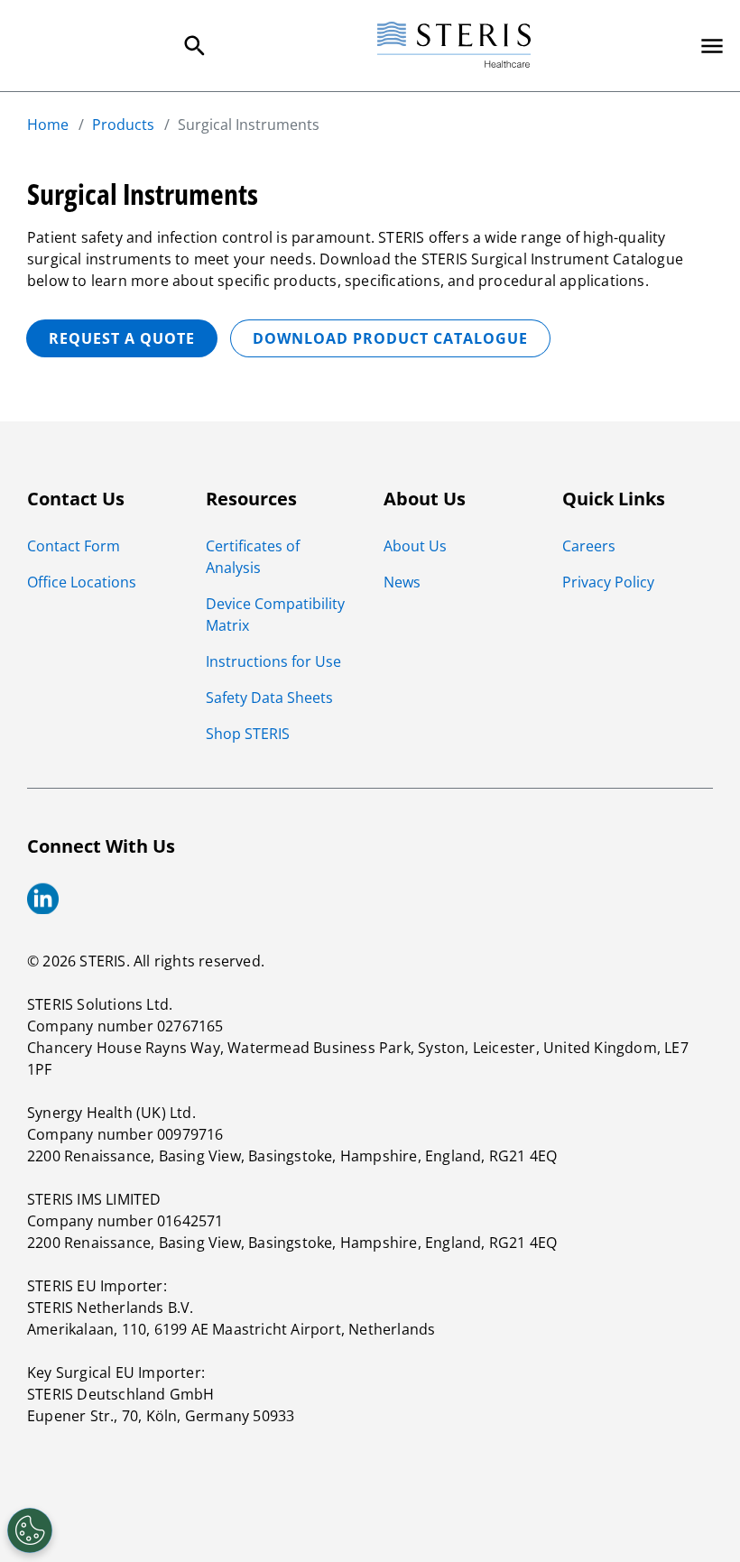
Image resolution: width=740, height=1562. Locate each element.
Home (48, 124)
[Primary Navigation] (712, 46)
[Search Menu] (194, 46)
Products (123, 124)
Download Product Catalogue (390, 338)
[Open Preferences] (29, 1530)
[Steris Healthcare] (454, 45)
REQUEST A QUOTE (122, 338)
